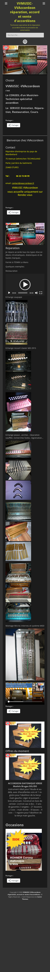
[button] (25, 284)
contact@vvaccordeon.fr (23, 183)
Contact (10, 147)
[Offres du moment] (25, 735)
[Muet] (36, 292)
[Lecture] (9, 292)
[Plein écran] (40, 292)
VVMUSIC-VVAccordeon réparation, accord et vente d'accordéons (25, 12)
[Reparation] (25, 234)
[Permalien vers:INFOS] (25, 53)
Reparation (13, 248)
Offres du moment (17, 751)
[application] (25, 285)
